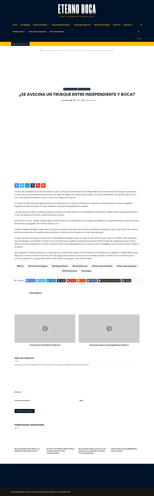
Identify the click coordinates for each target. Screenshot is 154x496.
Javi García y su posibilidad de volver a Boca (124, 450)
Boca (21, 266)
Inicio (15, 25)
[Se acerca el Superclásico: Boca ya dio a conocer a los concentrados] (61, 438)
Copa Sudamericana (60, 25)
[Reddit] (43, 185)
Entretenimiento (56, 31)
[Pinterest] (38, 185)
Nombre (18, 392)
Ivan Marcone (80, 266)
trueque (87, 271)
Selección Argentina (37, 31)
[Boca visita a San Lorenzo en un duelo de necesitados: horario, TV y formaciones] (93, 438)
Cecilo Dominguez (38, 266)
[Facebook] (17, 185)
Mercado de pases (67, 50)
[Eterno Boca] (77, 10)
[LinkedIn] (27, 185)
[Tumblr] (32, 185)
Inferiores (128, 25)
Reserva (116, 25)
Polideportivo (18, 31)
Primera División (40, 25)
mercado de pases (128, 266)
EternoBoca (66, 100)
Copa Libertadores (82, 25)
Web (81, 400)
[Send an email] (71, 100)
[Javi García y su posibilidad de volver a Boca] (125, 438)
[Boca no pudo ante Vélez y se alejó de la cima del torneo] (29, 438)
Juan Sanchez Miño (103, 266)
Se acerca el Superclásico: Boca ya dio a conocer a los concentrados (60, 451)
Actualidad (25, 25)
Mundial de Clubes (102, 25)
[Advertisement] (77, 70)
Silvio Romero (70, 271)
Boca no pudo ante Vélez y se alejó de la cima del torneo (27, 450)
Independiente (61, 266)
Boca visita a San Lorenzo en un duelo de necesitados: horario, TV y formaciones (92, 451)
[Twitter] (22, 185)
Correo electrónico (23, 400)
